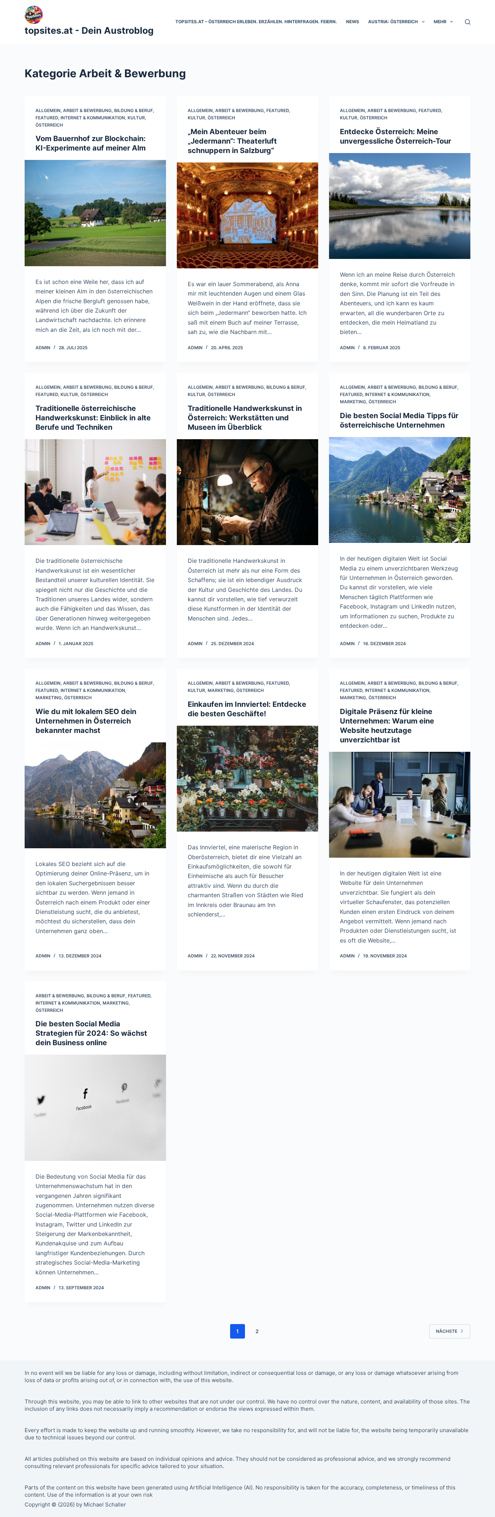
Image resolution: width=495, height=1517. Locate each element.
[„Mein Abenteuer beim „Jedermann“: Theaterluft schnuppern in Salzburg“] (247, 215)
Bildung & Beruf (133, 110)
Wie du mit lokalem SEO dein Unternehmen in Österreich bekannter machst (86, 721)
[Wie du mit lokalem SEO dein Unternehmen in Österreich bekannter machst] (95, 795)
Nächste (446, 1331)
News (352, 21)
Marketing (353, 401)
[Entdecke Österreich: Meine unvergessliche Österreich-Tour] (399, 206)
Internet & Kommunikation (93, 117)
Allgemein (48, 110)
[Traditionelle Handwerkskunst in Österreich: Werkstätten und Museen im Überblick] (247, 492)
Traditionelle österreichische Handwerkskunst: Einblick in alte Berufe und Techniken (93, 418)
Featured (47, 117)
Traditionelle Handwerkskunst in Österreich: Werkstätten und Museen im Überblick (245, 418)
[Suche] (467, 22)
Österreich (49, 125)
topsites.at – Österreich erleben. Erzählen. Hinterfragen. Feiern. (256, 21)
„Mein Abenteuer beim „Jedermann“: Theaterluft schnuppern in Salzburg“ (232, 141)
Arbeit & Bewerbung (87, 110)
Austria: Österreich (393, 21)
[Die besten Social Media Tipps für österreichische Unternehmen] (399, 490)
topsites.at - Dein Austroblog (89, 30)
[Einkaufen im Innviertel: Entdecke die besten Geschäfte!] (247, 779)
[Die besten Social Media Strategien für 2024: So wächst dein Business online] (95, 1108)
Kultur (136, 117)
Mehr (440, 21)
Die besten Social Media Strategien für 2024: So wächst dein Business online (91, 1033)
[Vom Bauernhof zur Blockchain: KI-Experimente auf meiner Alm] (95, 213)
